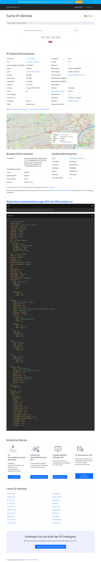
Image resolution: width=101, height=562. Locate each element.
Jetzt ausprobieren (59, 477)
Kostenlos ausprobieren (39, 477)
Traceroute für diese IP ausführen (40, 109)
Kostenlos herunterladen (84, 476)
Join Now (79, 2)
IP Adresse (89, 7)
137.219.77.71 (56, 513)
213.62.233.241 (11, 523)
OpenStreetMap (84, 147)
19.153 (29, 560)
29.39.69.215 (10, 516)
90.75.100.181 (11, 513)
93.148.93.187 (56, 507)
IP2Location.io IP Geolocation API (62, 190)
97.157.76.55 (10, 503)
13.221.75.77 (10, 507)
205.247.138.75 (56, 510)
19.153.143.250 (30, 59)
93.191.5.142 (10, 500)
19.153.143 (34, 560)
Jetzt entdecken (14, 477)
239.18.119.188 (56, 497)
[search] (76, 30)
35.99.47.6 (55, 503)
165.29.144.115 (11, 520)
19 (26, 560)
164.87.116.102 (11, 510)
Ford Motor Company (32, 62)
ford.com (71, 75)
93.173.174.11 (11, 494)
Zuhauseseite (79, 7)
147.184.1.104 (56, 523)
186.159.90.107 (56, 494)
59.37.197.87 (55, 500)
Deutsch (89, 16)
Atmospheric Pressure (57, 91)
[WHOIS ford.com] (79, 75)
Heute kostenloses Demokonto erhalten (50, 547)
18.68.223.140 (11, 497)
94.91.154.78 (55, 516)
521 (69, 94)
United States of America (33, 72)
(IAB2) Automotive (73, 101)
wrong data (51, 187)
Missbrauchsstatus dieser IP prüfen (17, 109)
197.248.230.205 (57, 520)
